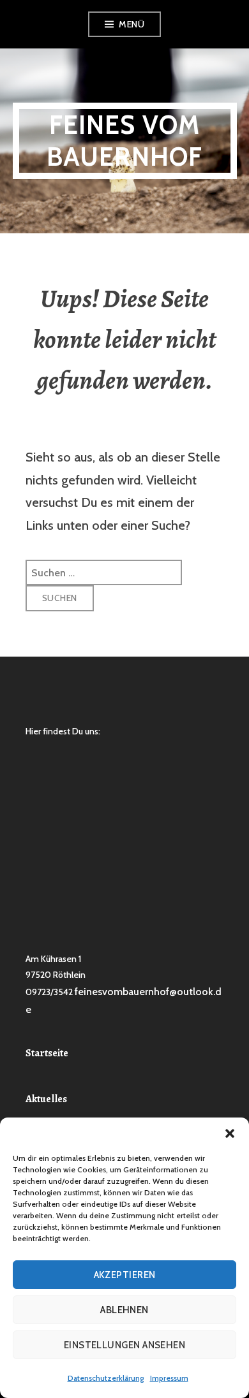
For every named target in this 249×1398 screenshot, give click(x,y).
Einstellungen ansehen (124, 1345)
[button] (229, 1133)
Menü (131, 24)
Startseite (47, 1053)
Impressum (169, 1378)
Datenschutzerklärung (106, 1378)
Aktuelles (46, 1099)
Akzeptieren (125, 1275)
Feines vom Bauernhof (125, 140)
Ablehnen (124, 1310)
